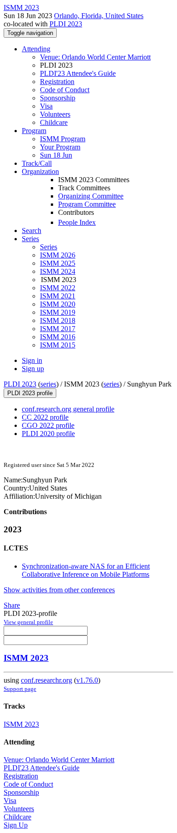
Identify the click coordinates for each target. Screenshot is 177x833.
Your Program (60, 147)
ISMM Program (62, 139)
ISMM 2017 (57, 328)
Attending (36, 49)
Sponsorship (57, 98)
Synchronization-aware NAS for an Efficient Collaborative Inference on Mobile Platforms (86, 570)
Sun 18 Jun (56, 155)
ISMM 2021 (57, 296)
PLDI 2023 (65, 24)
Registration (57, 81)
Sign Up (16, 825)
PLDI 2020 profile (48, 433)
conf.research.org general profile (68, 409)
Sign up (33, 368)
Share (12, 605)
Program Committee (87, 204)
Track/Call (37, 163)
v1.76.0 (87, 680)
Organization (40, 171)
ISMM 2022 (57, 288)
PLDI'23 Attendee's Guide (78, 73)
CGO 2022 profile (48, 425)
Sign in (32, 360)
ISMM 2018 (57, 320)
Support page (20, 688)
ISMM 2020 (57, 304)
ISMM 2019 (57, 312)
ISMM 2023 (26, 658)
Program (34, 130)
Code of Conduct (64, 90)
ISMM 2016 (57, 337)
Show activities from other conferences (59, 590)
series (48, 384)
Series (48, 247)
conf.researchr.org (46, 680)
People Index (77, 222)
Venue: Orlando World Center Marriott (95, 57)
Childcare (54, 122)
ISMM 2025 (57, 263)
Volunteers (55, 114)
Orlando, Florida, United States (98, 16)
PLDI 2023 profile (30, 393)
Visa (46, 106)
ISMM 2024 (57, 271)
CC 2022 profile (45, 417)
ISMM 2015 (57, 345)
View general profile (28, 622)
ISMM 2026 (57, 255)
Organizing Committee (90, 196)
